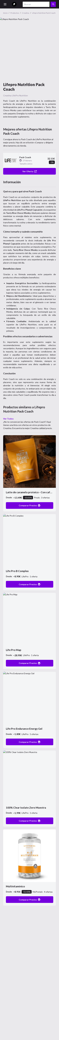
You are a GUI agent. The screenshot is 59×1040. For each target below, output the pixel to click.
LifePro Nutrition (20, 95)
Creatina (7, 95)
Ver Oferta (27, 171)
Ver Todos (8, 418)
